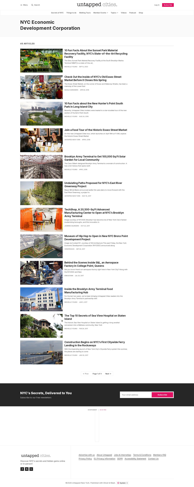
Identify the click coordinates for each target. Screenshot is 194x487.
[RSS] (31, 469)
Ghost (105, 483)
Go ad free (103, 409)
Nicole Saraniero (71, 90)
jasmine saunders (71, 226)
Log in (156, 5)
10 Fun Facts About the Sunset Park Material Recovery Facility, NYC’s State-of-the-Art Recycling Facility (95, 53)
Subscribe (168, 5)
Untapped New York (72, 139)
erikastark (68, 275)
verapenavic (69, 249)
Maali (112, 483)
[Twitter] (27, 469)
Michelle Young (70, 67)
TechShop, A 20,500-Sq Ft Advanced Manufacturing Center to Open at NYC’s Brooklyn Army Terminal (94, 212)
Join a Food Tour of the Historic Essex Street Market (95, 129)
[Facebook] (22, 469)
